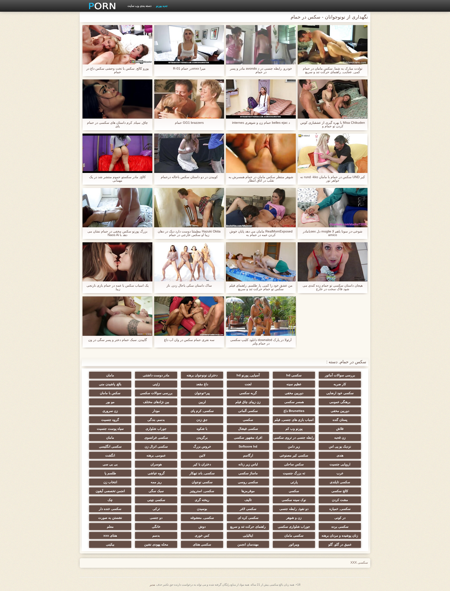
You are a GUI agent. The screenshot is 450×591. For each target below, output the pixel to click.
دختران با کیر (202, 464)
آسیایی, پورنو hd (248, 375)
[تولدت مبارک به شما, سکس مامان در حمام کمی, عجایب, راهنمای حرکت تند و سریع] (333, 44)
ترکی (156, 509)
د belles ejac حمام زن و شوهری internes (261, 122)
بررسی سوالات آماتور (340, 375)
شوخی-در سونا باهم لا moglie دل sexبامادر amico (332, 233)
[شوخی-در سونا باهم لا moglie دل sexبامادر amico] (333, 207)
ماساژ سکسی (248, 473)
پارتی (294, 482)
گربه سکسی (248, 393)
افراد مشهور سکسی (248, 437)
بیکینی (110, 544)
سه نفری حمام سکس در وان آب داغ (189, 340)
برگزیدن (202, 437)
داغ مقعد (202, 384)
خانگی (156, 526)
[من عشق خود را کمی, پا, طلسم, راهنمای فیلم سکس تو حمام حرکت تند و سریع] (261, 262)
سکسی (248, 420)
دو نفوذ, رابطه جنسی (293, 509)
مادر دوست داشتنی (156, 375)
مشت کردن (340, 500)
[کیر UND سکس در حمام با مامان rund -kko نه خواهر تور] (333, 153)
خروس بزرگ (202, 446)
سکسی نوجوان (202, 482)
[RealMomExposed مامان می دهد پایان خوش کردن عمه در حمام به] (261, 207)
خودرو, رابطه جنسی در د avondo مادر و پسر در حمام (261, 70)
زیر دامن (294, 446)
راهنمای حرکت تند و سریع (248, 526)
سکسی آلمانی (248, 411)
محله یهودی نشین (156, 544)
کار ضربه (340, 384)
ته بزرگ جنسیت (294, 473)
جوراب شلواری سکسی (294, 526)
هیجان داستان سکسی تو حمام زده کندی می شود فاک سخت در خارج (333, 287)
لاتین (202, 455)
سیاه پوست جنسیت (110, 428)
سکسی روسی (248, 482)
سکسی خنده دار (110, 509)
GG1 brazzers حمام (189, 122)
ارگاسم (248, 455)
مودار (156, 411)
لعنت (248, 384)
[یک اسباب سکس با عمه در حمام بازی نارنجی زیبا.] (117, 262)
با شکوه (202, 428)
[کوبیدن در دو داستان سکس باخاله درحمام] (189, 153)
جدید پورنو (162, 5)
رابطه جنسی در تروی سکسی (294, 437)
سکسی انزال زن (156, 446)
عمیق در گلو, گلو (340, 544)
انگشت (110, 455)
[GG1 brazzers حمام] (189, 99)
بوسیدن (202, 509)
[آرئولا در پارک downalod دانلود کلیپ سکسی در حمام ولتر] (261, 316)
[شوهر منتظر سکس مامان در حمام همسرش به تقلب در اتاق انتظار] (261, 153)
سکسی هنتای (202, 544)
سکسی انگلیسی (110, 446)
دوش (202, 526)
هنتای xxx (110, 535)
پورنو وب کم (294, 428)
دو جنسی (156, 518)
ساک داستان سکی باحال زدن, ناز (189, 285)
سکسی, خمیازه (340, 509)
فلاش (340, 428)
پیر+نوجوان (202, 393)
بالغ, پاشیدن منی (110, 384)
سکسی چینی (156, 500)
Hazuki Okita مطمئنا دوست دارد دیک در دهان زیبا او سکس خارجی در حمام (189, 233)
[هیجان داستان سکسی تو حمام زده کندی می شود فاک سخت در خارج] (333, 262)
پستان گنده (340, 420)
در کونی (339, 518)
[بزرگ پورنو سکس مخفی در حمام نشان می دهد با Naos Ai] (117, 207)
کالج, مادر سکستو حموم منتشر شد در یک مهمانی (117, 178)
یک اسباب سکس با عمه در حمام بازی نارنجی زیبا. (117, 287)
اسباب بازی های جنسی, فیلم (294, 420)
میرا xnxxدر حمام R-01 (189, 68)
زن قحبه (340, 437)
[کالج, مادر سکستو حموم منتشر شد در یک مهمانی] (117, 153)
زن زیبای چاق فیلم (248, 402)
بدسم (156, 535)
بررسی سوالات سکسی (156, 393)
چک (110, 500)
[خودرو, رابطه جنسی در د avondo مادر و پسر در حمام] (261, 44)
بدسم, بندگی (156, 420)
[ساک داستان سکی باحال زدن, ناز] (189, 262)
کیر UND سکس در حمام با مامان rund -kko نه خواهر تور (332, 178)
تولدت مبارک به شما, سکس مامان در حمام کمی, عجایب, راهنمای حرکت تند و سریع (332, 70)
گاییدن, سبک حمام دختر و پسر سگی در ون (117, 340)
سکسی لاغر (248, 509)
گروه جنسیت (110, 420)
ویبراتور (294, 544)
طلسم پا (110, 473)
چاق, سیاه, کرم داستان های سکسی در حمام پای (117, 124)
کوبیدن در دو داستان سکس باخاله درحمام (189, 177)
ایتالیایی (248, 535)
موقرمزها (248, 491)
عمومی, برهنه (156, 455)
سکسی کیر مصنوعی (294, 455)
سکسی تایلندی (340, 482)
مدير (152, 584)
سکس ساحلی (294, 464)
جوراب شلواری (156, 428)
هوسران (156, 464)
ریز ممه (156, 482)
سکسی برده (340, 526)
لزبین (202, 402)
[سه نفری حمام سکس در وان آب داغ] (189, 316)
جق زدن (202, 420)
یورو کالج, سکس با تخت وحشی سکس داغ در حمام (117, 70)
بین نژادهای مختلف (156, 402)
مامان (110, 375)
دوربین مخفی (294, 393)
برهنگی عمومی (339, 402)
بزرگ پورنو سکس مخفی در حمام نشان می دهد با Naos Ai (117, 233)
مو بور (110, 402)
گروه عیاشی (156, 473)
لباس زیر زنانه (248, 464)
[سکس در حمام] (100, 5)
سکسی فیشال (248, 428)
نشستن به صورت (110, 518)
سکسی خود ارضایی (340, 393)
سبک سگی (156, 491)
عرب (340, 473)
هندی (340, 455)
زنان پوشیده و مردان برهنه (340, 535)
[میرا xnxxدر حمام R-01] (189, 44)
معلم (110, 526)
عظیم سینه (293, 384)
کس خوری (202, 535)
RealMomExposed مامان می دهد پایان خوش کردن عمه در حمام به (260, 233)
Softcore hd (248, 446)
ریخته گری (202, 500)
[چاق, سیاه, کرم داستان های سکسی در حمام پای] (117, 99)
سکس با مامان (110, 393)
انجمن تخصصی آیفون (110, 491)
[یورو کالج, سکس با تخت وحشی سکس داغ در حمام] (117, 44)
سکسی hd (294, 375)
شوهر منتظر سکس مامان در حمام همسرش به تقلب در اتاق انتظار (261, 178)
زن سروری (110, 411)
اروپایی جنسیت (340, 464)
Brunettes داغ (294, 411)
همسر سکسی (294, 402)
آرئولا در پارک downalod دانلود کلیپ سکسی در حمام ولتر (261, 341)
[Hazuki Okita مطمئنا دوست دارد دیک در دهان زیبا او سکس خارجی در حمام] (189, 207)
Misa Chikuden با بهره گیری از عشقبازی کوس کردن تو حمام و (332, 124)
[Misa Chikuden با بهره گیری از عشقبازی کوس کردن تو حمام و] (333, 99)
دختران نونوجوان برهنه (202, 375)
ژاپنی (156, 384)
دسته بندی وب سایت (139, 5)
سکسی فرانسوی (156, 437)
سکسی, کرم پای (202, 411)
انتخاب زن (110, 482)
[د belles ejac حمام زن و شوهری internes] (261, 99)
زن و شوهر (294, 518)
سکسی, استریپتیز (202, 491)
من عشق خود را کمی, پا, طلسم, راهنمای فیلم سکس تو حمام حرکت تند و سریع (260, 287)
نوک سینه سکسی (294, 500)
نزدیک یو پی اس (340, 446)
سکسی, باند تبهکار (202, 473)
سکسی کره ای (248, 518)
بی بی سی (110, 464)
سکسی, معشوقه (202, 518)
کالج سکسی (339, 491)
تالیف (248, 500)
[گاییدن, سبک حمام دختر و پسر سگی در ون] (117, 316)
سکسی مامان (294, 535)
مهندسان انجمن (248, 544)
